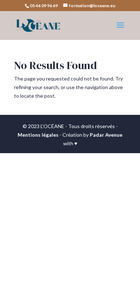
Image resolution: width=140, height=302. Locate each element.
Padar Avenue (106, 135)
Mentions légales (38, 135)
